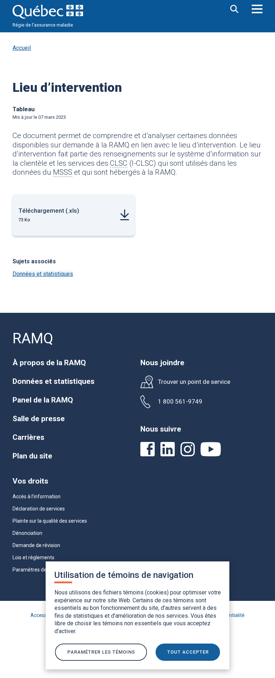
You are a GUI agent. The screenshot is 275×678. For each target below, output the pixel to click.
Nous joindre (162, 362)
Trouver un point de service (194, 382)
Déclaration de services (39, 509)
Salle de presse (39, 418)
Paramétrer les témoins (101, 652)
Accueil (22, 47)
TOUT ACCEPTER (188, 652)
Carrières (28, 437)
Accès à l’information (37, 496)
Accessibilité (44, 615)
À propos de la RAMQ (49, 362)
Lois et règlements (33, 557)
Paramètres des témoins (41, 570)
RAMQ (33, 338)
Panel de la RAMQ (43, 400)
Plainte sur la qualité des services (50, 521)
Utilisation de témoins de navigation (123, 575)
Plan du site (32, 456)
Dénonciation (27, 533)
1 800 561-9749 (180, 402)
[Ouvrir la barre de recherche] (234, 9)
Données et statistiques (43, 273)
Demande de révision (36, 545)
